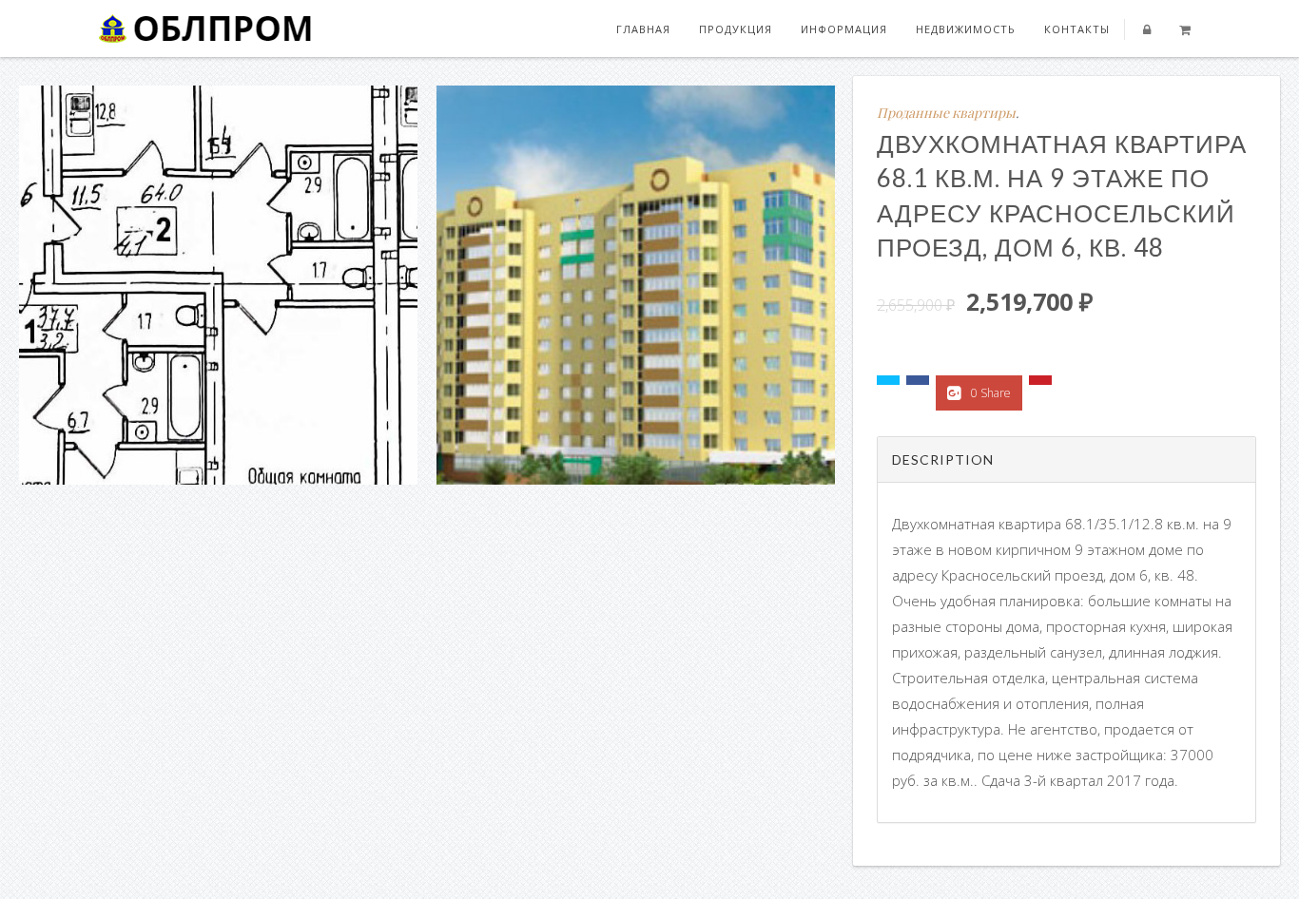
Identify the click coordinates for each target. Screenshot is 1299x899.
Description (943, 459)
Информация (844, 29)
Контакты (1077, 29)
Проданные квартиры (946, 113)
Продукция (735, 29)
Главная (643, 29)
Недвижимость (966, 29)
